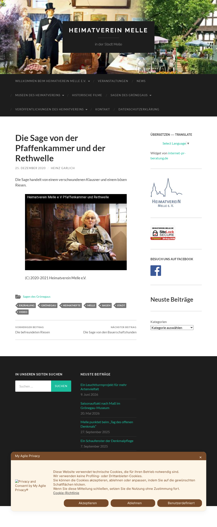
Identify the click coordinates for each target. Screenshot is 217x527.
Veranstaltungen (113, 81)
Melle (91, 305)
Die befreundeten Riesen (32, 330)
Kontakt (102, 109)
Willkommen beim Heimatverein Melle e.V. (50, 81)
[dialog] (108, 481)
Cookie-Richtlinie (66, 493)
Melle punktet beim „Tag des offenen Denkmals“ (107, 424)
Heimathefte (72, 305)
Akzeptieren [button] (88, 503)
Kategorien (158, 322)
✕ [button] (200, 457)
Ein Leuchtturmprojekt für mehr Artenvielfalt (104, 387)
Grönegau (48, 305)
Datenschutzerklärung (138, 109)
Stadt (121, 305)
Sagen (106, 305)
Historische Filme (87, 95)
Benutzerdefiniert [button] (181, 503)
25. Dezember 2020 (30, 168)
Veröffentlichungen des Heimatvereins (49, 109)
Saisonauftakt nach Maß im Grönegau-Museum (100, 405)
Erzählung (27, 305)
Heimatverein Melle (108, 30)
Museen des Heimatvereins (37, 95)
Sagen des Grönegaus (129, 95)
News (141, 81)
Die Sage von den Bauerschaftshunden (109, 330)
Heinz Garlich (63, 168)
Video (23, 311)
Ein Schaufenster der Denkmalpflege (107, 441)
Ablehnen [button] (134, 503)
